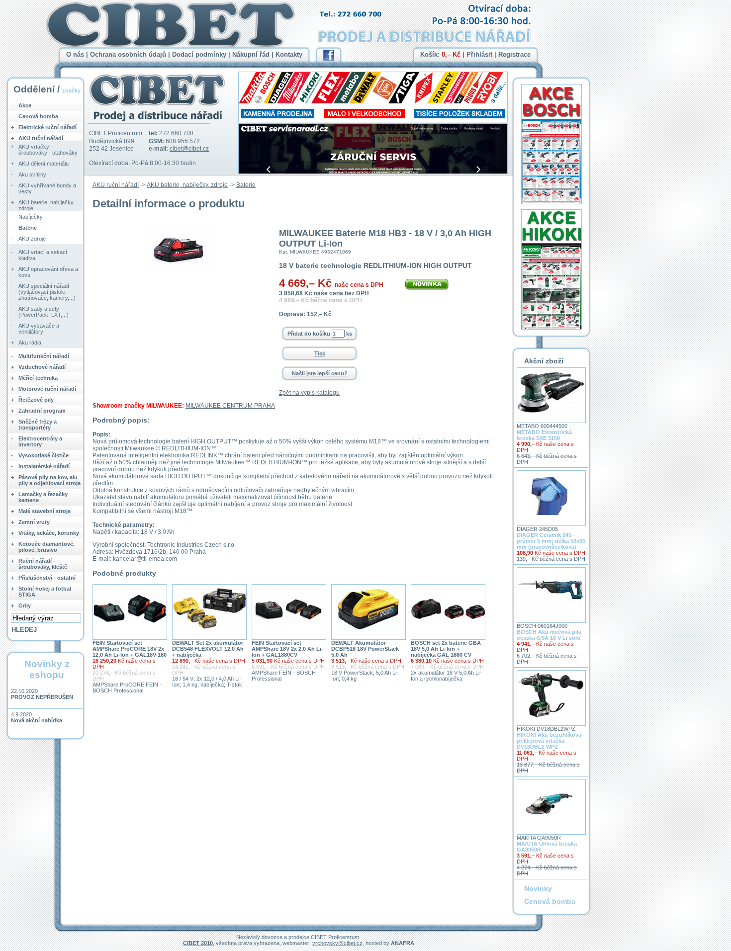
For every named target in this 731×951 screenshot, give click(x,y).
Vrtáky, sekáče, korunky (48, 533)
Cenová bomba (38, 116)
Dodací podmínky (199, 54)
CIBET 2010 (198, 943)
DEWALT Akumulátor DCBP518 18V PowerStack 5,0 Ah (365, 649)
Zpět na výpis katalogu (309, 392)
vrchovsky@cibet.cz (337, 943)
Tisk (319, 353)
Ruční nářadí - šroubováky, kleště (42, 564)
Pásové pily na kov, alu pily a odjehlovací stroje (49, 480)
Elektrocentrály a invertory (40, 441)
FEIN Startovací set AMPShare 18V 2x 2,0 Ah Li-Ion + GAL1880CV (287, 649)
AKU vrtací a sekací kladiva (42, 255)
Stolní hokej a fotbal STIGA (44, 592)
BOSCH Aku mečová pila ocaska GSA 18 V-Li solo (549, 635)
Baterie (246, 184)
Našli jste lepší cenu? (320, 373)
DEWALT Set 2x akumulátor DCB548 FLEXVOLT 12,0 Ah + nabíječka (208, 649)
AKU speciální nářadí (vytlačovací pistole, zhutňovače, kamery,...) (47, 292)
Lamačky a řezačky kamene (43, 497)
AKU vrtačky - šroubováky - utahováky (48, 150)
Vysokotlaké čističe (43, 455)
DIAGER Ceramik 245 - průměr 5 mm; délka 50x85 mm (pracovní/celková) (551, 541)
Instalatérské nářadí (44, 466)
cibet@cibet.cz (189, 148)
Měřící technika (38, 378)
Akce (24, 105)
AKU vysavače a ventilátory (38, 329)
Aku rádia (29, 343)
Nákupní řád (251, 54)
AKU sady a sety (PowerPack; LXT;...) (43, 312)
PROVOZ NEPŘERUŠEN (42, 697)
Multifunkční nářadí (43, 356)
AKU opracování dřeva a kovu (48, 272)
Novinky (538, 888)
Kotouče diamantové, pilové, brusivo (46, 547)
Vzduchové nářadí (42, 367)
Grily (24, 605)
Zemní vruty (34, 522)
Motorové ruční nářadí (47, 389)
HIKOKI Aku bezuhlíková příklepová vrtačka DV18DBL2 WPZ (549, 741)
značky (71, 90)
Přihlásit (479, 54)
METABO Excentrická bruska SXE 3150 (544, 435)
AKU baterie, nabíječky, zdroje (187, 184)
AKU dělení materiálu (43, 164)
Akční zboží (543, 361)
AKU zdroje (32, 239)
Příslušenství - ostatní (47, 578)
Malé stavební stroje (44, 511)
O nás (75, 54)
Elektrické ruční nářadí (47, 127)
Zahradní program (42, 411)
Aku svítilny (32, 174)
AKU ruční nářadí (115, 184)
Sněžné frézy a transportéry (37, 425)
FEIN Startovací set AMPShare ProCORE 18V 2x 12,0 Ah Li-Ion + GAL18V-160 (129, 649)
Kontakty (288, 54)
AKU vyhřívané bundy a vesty (47, 188)
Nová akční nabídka (36, 720)
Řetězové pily (36, 400)
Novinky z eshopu (47, 669)
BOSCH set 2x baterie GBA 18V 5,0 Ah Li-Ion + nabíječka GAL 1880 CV (446, 649)
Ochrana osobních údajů (128, 54)
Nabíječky (30, 217)
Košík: (440, 54)
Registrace (514, 54)
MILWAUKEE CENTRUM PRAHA (230, 405)
